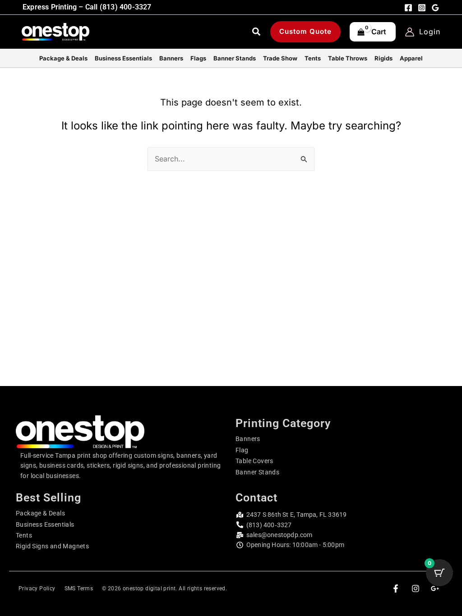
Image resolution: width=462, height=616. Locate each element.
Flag (242, 450)
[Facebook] (408, 8)
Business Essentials (45, 524)
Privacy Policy (36, 588)
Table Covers (254, 460)
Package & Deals (40, 513)
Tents (24, 535)
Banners (248, 438)
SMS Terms (79, 588)
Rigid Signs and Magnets (52, 546)
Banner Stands (257, 472)
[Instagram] (422, 8)
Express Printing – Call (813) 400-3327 (87, 7)
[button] (256, 33)
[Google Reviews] (435, 8)
